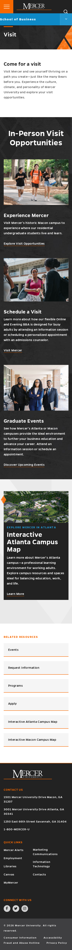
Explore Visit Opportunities (24, 243)
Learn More (15, 594)
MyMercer (11, 882)
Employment (13, 858)
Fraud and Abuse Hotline (22, 943)
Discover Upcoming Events (24, 464)
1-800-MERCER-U (17, 829)
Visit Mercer (13, 350)
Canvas (9, 874)
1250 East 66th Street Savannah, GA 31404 (35, 821)
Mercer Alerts (13, 850)
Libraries (10, 866)
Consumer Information (20, 937)
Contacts (39, 874)
